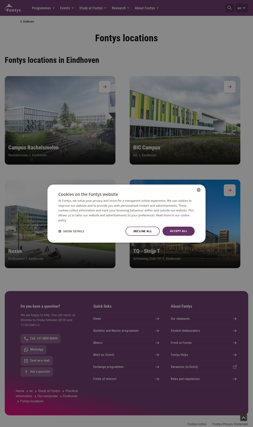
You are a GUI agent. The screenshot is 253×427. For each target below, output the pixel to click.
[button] (71, 231)
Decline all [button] (142, 231)
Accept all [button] (178, 231)
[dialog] (126, 213)
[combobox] (199, 190)
